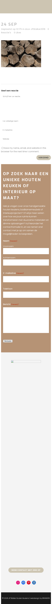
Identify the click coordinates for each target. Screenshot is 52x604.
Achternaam (9, 257)
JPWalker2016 (38, 29)
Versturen (7, 341)
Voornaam (8, 246)
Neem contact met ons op (26, 570)
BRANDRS (46, 598)
